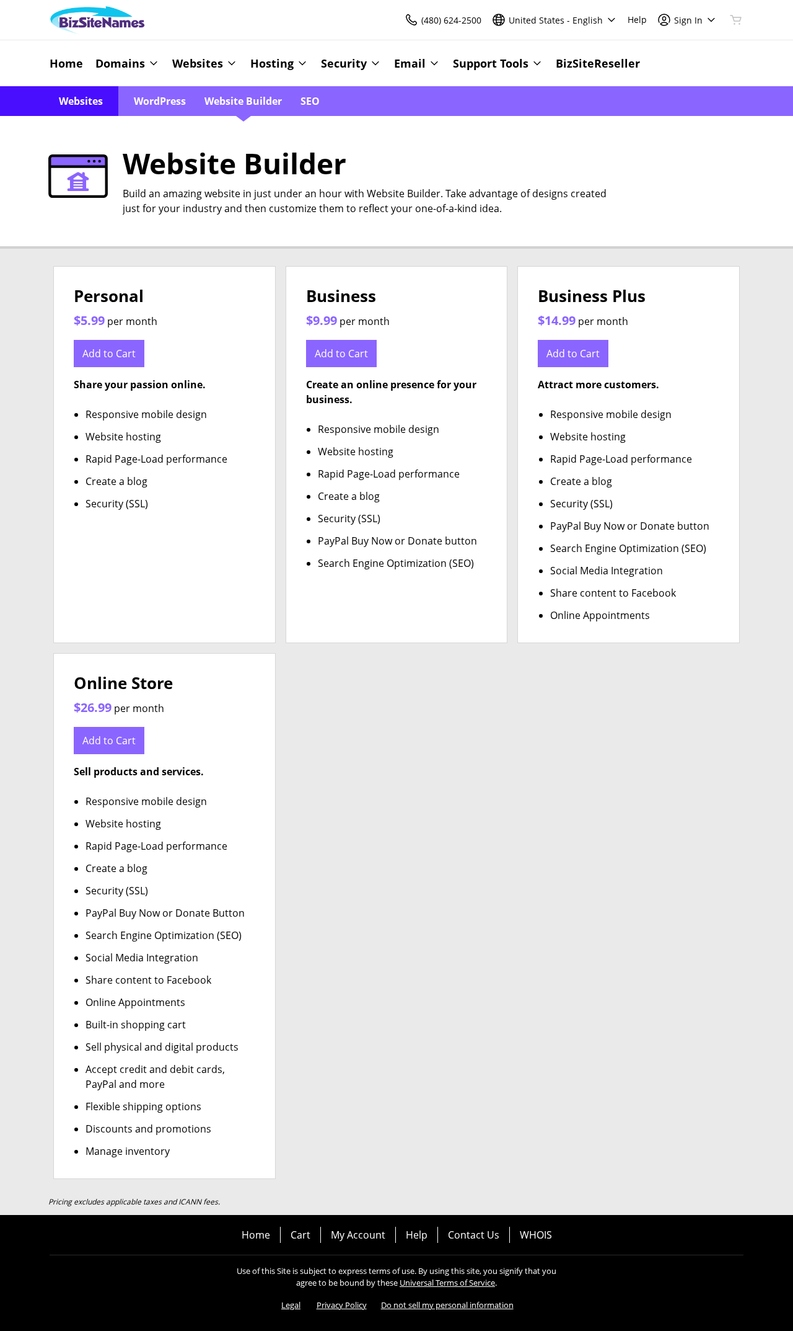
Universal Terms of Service (447, 1282)
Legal (290, 1305)
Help (416, 1235)
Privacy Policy (342, 1305)
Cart (300, 1235)
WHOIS (536, 1235)
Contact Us (473, 1235)
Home (256, 1235)
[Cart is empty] (736, 20)
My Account (358, 1235)
